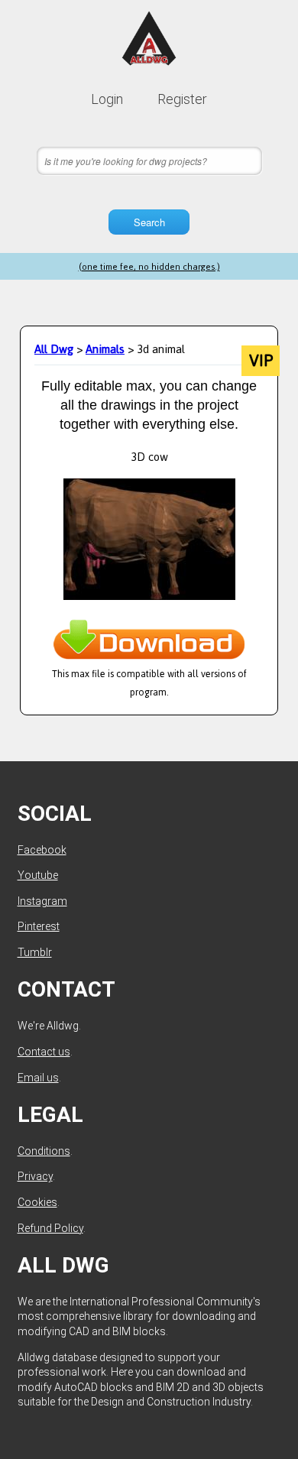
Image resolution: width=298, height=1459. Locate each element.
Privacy (35, 1176)
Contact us (44, 1052)
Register (182, 99)
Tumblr (35, 952)
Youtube (38, 875)
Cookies (37, 1202)
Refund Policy (50, 1228)
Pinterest (39, 926)
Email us (38, 1078)
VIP (261, 360)
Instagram (42, 901)
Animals (105, 349)
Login (107, 99)
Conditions (44, 1151)
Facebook (42, 850)
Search (149, 222)
